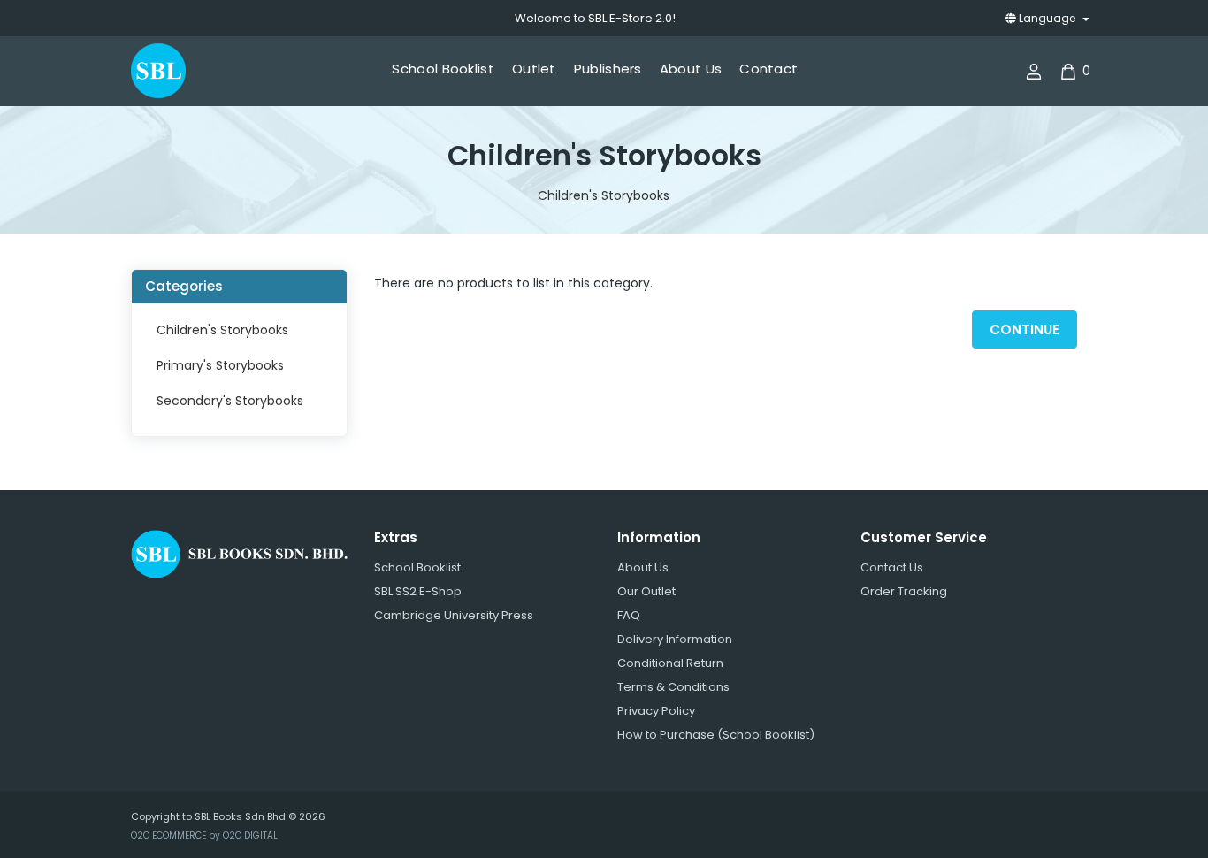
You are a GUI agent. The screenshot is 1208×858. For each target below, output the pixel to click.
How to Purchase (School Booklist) (715, 734)
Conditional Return (670, 663)
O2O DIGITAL (250, 835)
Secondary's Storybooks (230, 401)
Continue (1024, 329)
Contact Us (891, 567)
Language (1047, 18)
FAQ (628, 615)
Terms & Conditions (673, 686)
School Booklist (417, 567)
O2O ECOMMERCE (168, 835)
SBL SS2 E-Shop (418, 591)
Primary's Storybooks (220, 365)
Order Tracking (903, 591)
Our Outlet (646, 591)
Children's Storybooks (603, 195)
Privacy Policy (656, 710)
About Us (643, 567)
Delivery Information (674, 639)
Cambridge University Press (453, 615)
